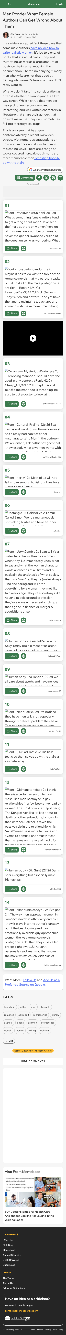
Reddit (8, 1030)
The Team (8, 1278)
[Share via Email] (60, 178)
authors (8, 1022)
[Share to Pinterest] (53, 178)
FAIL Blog (8, 1245)
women (20, 1030)
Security (48, 1330)
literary (55, 1014)
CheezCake (9, 1264)
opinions (44, 1030)
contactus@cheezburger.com (21, 1310)
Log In (59, 4)
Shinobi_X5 (56, 248)
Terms (32, 1330)
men (33, 1007)
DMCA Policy (58, 1330)
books (20, 1022)
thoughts (45, 1007)
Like (11, 1040)
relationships (40, 1014)
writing (32, 1030)
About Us (8, 1283)
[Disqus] (33, 1117)
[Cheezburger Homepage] (33, 1319)
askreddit (23, 1014)
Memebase (34, 4)
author (23, 1007)
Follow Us (29, 980)
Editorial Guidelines (14, 1288)
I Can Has (8, 1240)
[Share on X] (46, 178)
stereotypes (47, 1022)
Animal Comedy (12, 1254)
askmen (32, 1022)
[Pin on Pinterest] (23, 248)
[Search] (9, 4)
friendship (9, 1007)
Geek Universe (11, 1259)
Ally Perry (15, 34)
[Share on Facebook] (39, 178)
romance (9, 1014)
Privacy (40, 1330)
